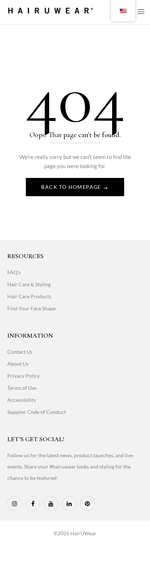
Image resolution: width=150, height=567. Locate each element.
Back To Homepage (72, 187)
